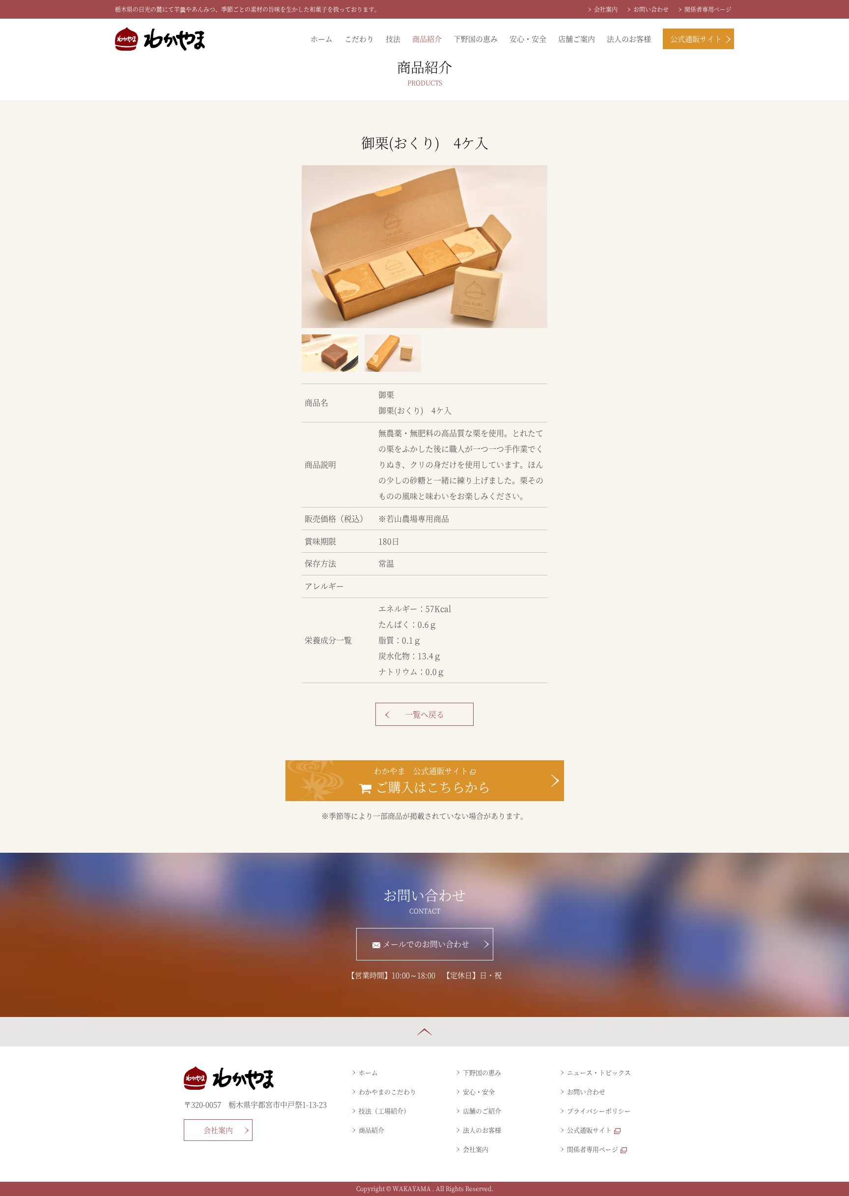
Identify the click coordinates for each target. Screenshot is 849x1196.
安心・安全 (527, 38)
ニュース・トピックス (599, 1072)
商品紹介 (427, 38)
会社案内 (606, 9)
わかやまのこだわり (387, 1091)
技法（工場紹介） (384, 1110)
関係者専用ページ (708, 9)
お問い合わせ (651, 9)
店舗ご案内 (576, 38)
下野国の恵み (475, 38)
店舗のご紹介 (482, 1110)
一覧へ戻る (424, 714)
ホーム (322, 38)
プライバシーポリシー (599, 1110)
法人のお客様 (629, 38)
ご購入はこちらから (431, 780)
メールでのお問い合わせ (426, 944)
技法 (393, 38)
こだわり (359, 38)
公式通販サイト (696, 38)
